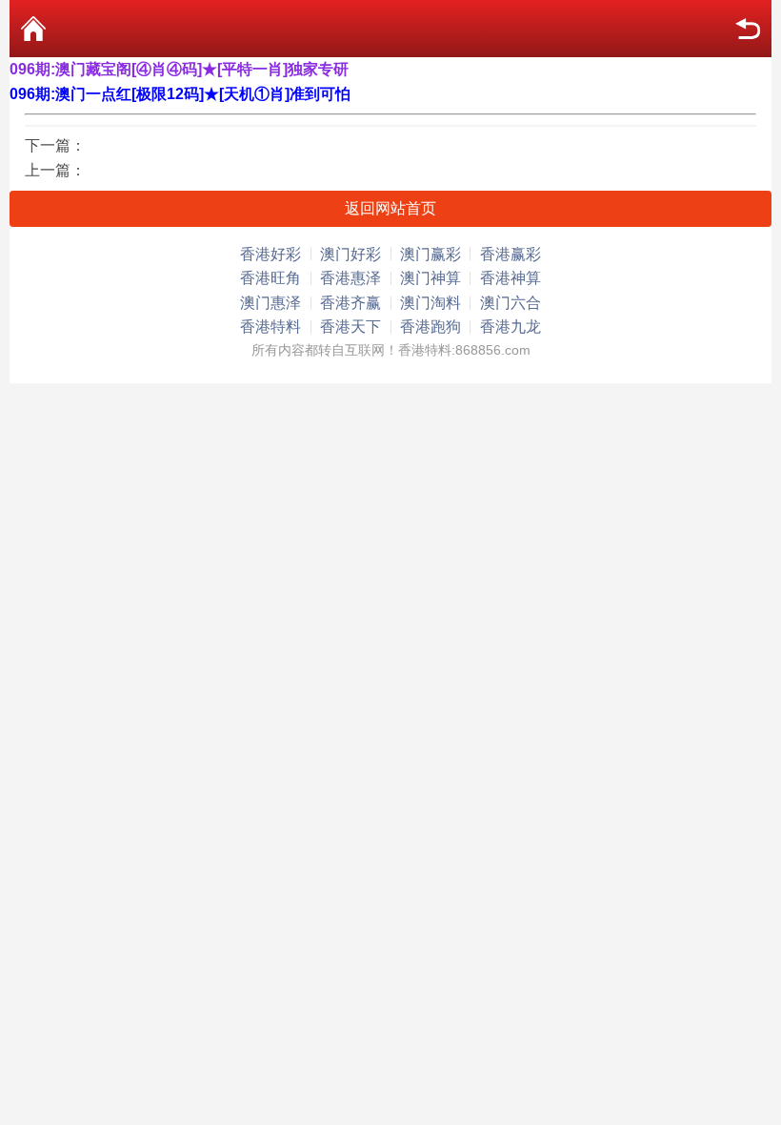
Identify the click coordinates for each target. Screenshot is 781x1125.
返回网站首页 (390, 208)
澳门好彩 (350, 254)
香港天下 (350, 326)
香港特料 (270, 326)
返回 (747, 28)
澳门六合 (510, 303)
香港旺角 (270, 278)
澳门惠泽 (270, 303)
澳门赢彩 (430, 254)
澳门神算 (430, 278)
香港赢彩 (510, 254)
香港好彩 (270, 254)
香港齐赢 (350, 303)
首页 (33, 28)
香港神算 (510, 278)
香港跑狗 (430, 326)
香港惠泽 (350, 278)
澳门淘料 (430, 303)
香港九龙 (510, 326)
